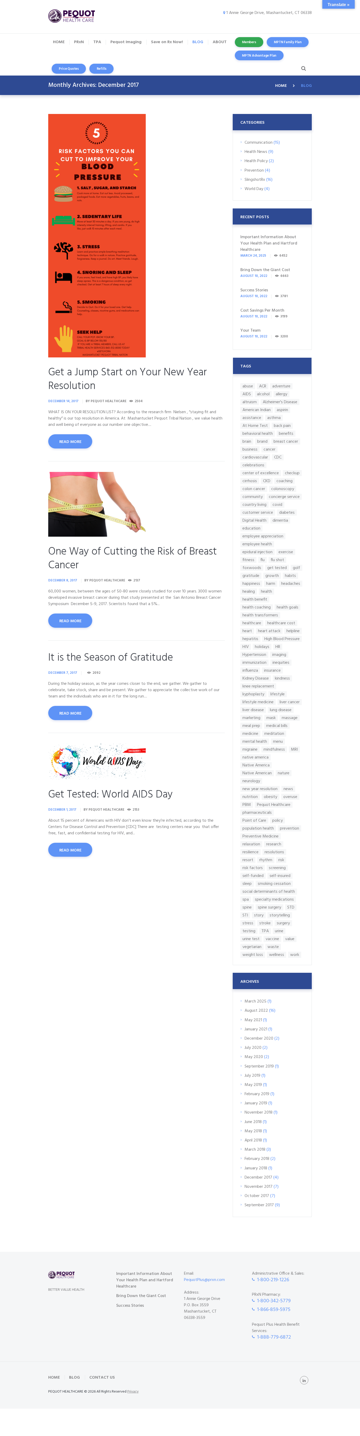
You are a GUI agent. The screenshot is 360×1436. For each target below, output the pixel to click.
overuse (290, 797)
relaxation (251, 844)
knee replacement (258, 686)
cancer (269, 449)
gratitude (250, 576)
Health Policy (256, 161)
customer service (257, 513)
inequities (281, 663)
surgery (283, 923)
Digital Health (254, 520)
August (256, 1010)
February (257, 1094)
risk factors (252, 868)
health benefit (254, 599)
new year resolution (260, 789)
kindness (282, 678)
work (294, 955)
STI (245, 915)
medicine (250, 734)
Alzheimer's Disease (280, 402)
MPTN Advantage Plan (259, 55)
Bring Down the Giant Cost (265, 270)
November (259, 1112)
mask (271, 718)
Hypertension (254, 655)
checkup (292, 473)
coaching (284, 481)
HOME (281, 86)
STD (290, 907)
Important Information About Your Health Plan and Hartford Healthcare (268, 243)
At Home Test (255, 426)
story (259, 915)
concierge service (284, 497)
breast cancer (286, 441)
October (257, 1196)
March (255, 1001)
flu (262, 560)
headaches (290, 584)
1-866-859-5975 (273, 1310)
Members (249, 42)
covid (277, 505)
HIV (245, 647)
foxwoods (251, 568)
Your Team (250, 330)
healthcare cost (281, 623)
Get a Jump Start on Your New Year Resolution (127, 379)
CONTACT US (102, 1377)
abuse (247, 386)
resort (247, 860)
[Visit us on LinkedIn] (304, 1380)
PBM (246, 805)
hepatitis (250, 639)
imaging (279, 655)
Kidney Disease (255, 678)
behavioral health (257, 434)
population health (258, 828)
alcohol (263, 394)
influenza (250, 670)
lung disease (280, 710)
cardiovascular (255, 457)
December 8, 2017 (62, 580)
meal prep (251, 726)
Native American (257, 773)
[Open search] (302, 68)
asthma (274, 418)
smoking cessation (274, 884)
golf (296, 568)
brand (262, 441)
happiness (251, 584)
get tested (277, 568)
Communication (259, 142)
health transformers (260, 615)
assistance (251, 418)
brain (246, 441)
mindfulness (274, 749)
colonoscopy (282, 489)
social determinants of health (268, 892)
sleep (247, 884)
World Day (254, 189)
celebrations (253, 465)
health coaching (256, 607)
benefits (286, 434)
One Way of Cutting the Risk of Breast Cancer (132, 559)
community (252, 497)
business (249, 449)
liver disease (253, 710)
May (253, 1020)
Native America (256, 765)
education (251, 528)
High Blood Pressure (282, 639)
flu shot (277, 560)
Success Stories (254, 290)
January (256, 1029)
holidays (262, 647)
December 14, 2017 (63, 401)
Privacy (133, 1392)
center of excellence (260, 473)
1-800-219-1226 (273, 1280)
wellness (276, 955)
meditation (274, 734)
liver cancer (290, 702)
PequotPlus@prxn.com (204, 1280)
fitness (248, 560)
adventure (281, 386)
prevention (289, 828)
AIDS (246, 394)
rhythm (265, 860)
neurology (251, 781)
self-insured (280, 876)
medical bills (277, 726)
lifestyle (277, 694)
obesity (270, 797)
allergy (281, 394)
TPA (265, 931)
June (253, 1122)
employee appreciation (262, 536)
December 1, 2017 (62, 809)
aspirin (282, 410)
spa (245, 899)
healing (248, 592)
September (259, 1066)
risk (281, 860)
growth (272, 576)
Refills (102, 69)
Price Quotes (69, 69)
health (266, 592)
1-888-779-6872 (274, 1337)
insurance (272, 670)
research (273, 844)
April (253, 1140)
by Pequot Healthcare (106, 401)
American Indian (256, 410)
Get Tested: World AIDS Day (110, 794)
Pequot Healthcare (273, 805)
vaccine (272, 939)
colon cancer (253, 489)
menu (278, 742)
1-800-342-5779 (274, 1301)
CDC (277, 457)
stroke (265, 923)
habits (290, 576)
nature (283, 773)
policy (277, 820)
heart (247, 631)
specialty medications (274, 899)
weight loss (252, 955)
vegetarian (251, 947)
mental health (254, 742)
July (253, 1047)
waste (273, 947)
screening (277, 868)
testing (248, 931)
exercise (286, 552)
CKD (266, 481)
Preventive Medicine (260, 836)
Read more (70, 441)
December (259, 1038)
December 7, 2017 (62, 673)
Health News (256, 151)
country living (254, 505)
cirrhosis (249, 481)
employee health (257, 544)
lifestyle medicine (258, 702)
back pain (282, 426)
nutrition (250, 797)
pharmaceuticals (257, 813)
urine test (251, 939)
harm (270, 584)
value (289, 939)
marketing (251, 718)
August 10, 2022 (253, 276)
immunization (254, 663)
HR (277, 647)
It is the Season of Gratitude (110, 658)
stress (247, 923)
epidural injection (257, 552)
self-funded (253, 876)
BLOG (74, 1377)
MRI (294, 749)
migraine (249, 749)
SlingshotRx (255, 179)
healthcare (251, 623)
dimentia (280, 520)
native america (255, 757)
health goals (287, 607)
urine (279, 931)
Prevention (254, 170)
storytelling (280, 915)
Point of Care (254, 820)
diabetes (287, 513)
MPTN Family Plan (287, 42)
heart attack (269, 631)
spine (247, 907)
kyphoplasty (253, 694)
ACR (262, 386)
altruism (249, 402)
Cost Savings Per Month (262, 310)
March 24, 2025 (253, 255)
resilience (250, 852)
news (288, 789)
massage (290, 718)
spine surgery (269, 907)
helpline (293, 631)
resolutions (274, 852)
